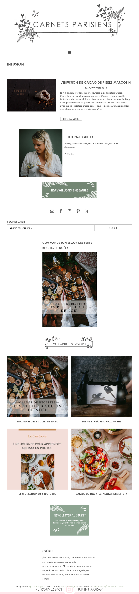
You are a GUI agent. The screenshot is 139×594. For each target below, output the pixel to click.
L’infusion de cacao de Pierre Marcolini (96, 82)
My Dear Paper (36, 586)
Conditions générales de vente (108, 586)
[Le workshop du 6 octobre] (37, 460)
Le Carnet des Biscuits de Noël (37, 421)
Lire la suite (71, 118)
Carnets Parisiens (69, 23)
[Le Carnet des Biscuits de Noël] (37, 387)
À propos (69, 154)
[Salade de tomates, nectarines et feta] (101, 460)
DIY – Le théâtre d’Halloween (101, 421)
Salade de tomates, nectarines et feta (101, 493)
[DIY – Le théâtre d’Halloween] (101, 387)
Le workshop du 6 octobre (37, 493)
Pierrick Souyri (68, 586)
